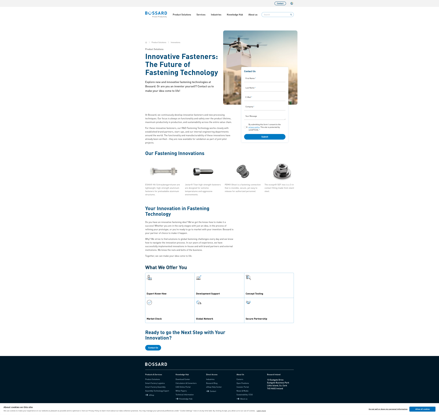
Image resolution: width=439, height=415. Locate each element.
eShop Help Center (214, 387)
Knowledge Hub (235, 14)
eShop (151, 395)
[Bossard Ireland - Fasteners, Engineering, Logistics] (146, 42)
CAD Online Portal (183, 387)
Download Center (183, 379)
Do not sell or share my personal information (388, 409)
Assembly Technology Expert (157, 391)
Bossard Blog (211, 383)
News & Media (242, 391)
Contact (280, 3)
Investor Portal (243, 387)
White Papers (181, 391)
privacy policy (254, 127)
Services (201, 14)
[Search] (291, 15)
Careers (240, 379)
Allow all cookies (422, 409)
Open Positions (243, 383)
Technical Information (185, 394)
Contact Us (153, 347)
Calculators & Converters (186, 383)
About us (252, 14)
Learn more (261, 411)
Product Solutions (182, 14)
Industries (216, 14)
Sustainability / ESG (245, 394)
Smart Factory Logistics (155, 383)
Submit (264, 136)
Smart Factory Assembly (155, 387)
